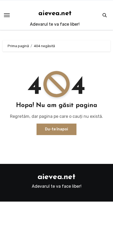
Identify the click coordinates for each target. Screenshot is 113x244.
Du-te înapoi (56, 129)
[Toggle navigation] (7, 15)
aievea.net (54, 13)
